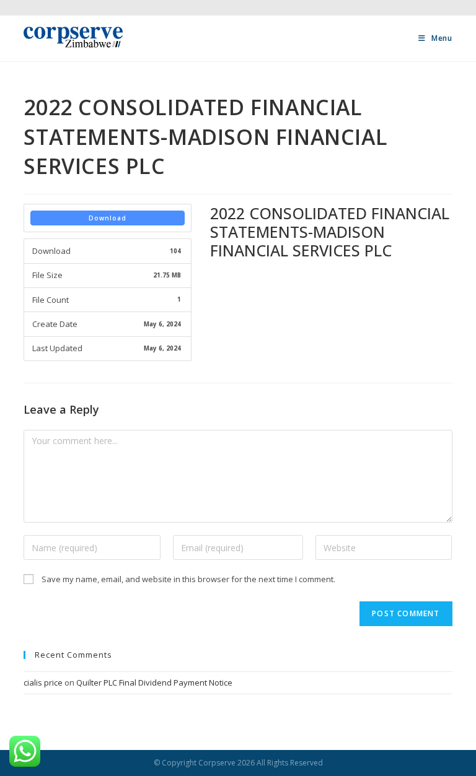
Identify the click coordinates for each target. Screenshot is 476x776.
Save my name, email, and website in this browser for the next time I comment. (188, 579)
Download (107, 218)
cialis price (43, 682)
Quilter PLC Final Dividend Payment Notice (154, 682)
